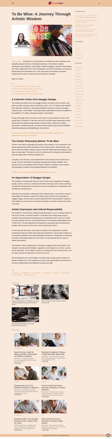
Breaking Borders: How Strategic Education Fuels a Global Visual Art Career (26, 421)
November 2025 (79, 94)
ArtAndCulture (15, 273)
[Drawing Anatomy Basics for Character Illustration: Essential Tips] (25, 314)
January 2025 (78, 123)
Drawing (16, 381)
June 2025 (78, 108)
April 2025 (78, 114)
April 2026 (78, 79)
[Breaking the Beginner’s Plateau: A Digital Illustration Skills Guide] (54, 340)
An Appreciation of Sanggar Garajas (25, 91)
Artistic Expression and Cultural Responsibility (28, 94)
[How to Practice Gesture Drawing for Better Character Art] (55, 292)
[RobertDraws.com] (56, 3)
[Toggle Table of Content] (13, 84)
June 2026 (78, 73)
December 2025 (79, 91)
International (18, 348)
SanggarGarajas (65, 273)
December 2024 (79, 126)
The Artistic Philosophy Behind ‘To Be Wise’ (27, 89)
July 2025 (77, 105)
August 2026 (78, 67)
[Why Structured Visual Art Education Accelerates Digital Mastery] (54, 406)
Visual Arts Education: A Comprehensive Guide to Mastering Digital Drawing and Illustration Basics (25, 302)
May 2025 (78, 111)
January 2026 (78, 88)
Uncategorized (79, 57)
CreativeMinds (46, 273)
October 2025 (78, 97)
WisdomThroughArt (29, 274)
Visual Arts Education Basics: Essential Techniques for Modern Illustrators (53, 388)
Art (12, 9)
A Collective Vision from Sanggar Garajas (26, 86)
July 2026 (77, 70)
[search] (99, 3)
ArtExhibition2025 (26, 273)
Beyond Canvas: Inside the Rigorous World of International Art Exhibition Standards (25, 354)
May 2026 (78, 76)
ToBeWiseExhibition (17, 274)
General (44, 381)
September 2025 (79, 100)
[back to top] (108, 435)
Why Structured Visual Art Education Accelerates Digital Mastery (52, 421)
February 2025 (79, 120)
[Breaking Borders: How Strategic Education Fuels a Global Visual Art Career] (26, 406)
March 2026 (78, 82)
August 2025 (78, 103)
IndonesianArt (55, 273)
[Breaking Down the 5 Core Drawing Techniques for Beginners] (26, 373)
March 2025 (78, 117)
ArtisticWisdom (36, 273)
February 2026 (79, 85)
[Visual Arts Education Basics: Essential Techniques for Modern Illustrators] (54, 373)
